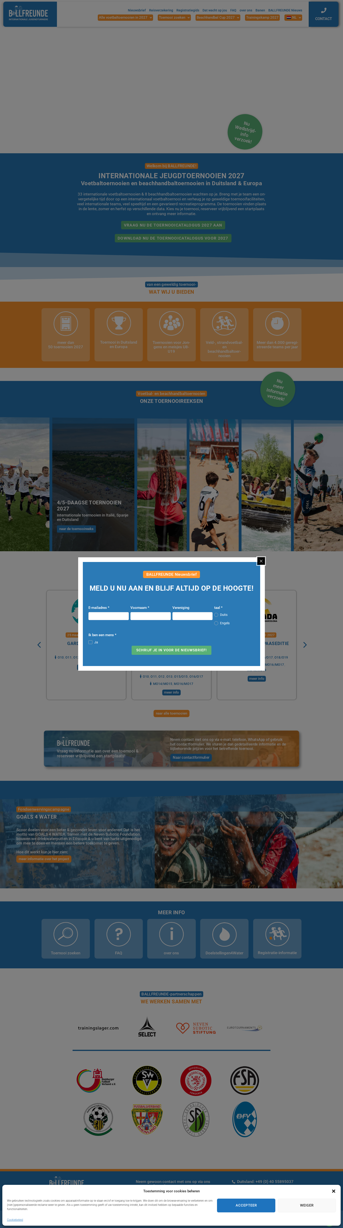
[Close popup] (261, 561)
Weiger (307, 1205)
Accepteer (246, 1205)
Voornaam (139, 608)
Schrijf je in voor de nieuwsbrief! (171, 650)
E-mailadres (98, 608)
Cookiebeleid (15, 1219)
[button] (333, 1191)
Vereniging (180, 608)
